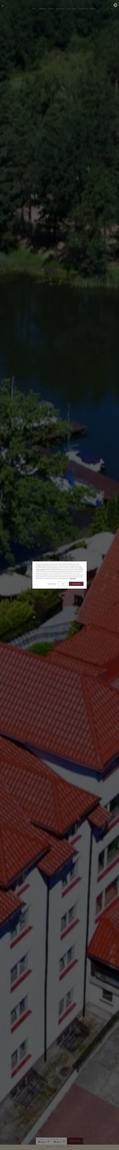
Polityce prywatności (41, 569)
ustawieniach (73, 578)
